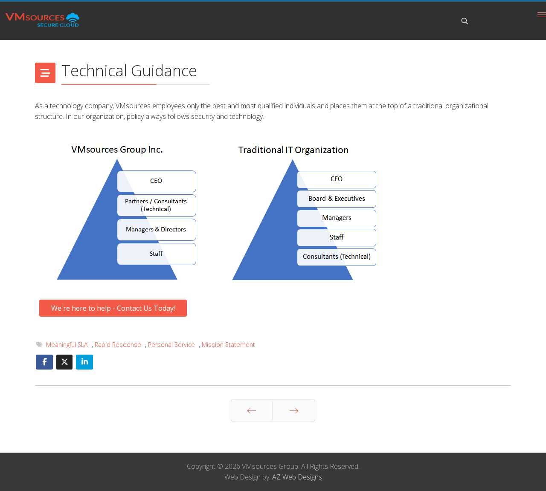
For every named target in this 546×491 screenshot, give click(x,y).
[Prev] (251, 410)
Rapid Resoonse (118, 345)
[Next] (294, 410)
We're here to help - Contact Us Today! (113, 308)
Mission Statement (228, 345)
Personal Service (171, 345)
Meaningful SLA (67, 345)
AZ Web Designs (297, 477)
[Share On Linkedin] (84, 362)
